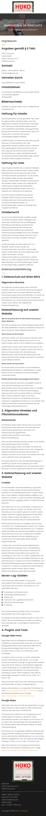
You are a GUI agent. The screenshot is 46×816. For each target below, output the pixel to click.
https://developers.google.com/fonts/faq (22, 691)
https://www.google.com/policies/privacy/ (18, 696)
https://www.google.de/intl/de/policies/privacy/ (20, 750)
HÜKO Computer (21, 811)
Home (10, 30)
